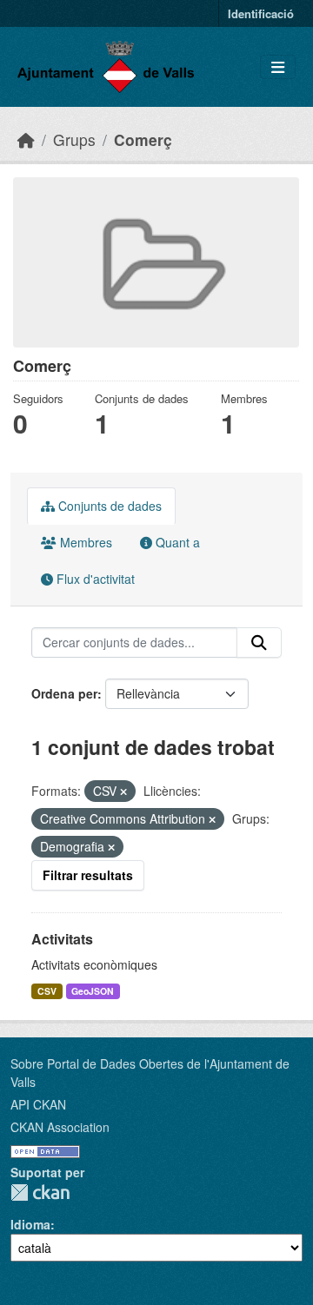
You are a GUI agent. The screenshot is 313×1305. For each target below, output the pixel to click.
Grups (74, 139)
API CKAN (38, 1104)
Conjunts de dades (108, 505)
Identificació (261, 13)
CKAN (40, 1192)
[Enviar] (259, 643)
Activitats (62, 939)
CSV (47, 990)
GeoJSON (92, 990)
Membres (84, 542)
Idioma (30, 1224)
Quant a (176, 542)
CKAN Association (60, 1127)
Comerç (143, 139)
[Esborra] (123, 791)
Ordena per (64, 693)
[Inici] (26, 139)
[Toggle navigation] (278, 67)
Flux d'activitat (94, 578)
